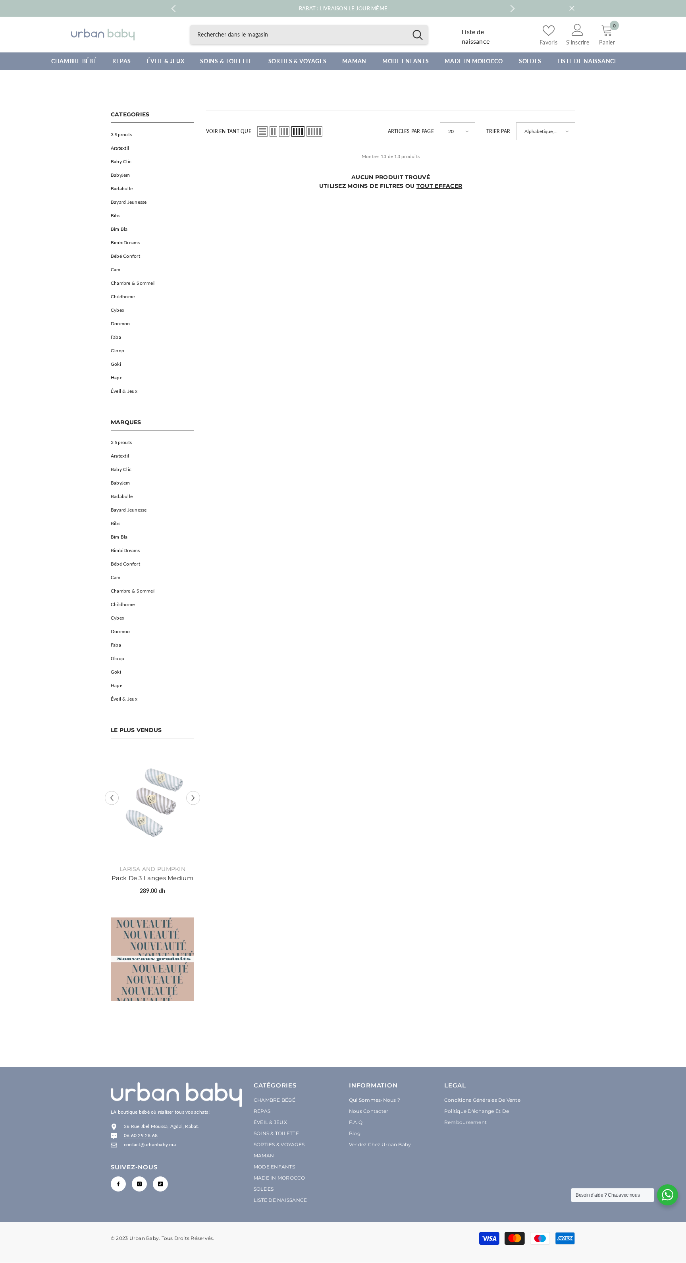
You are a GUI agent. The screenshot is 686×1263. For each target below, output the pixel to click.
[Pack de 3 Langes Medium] (152, 804)
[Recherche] (309, 34)
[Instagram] (139, 1184)
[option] (152, 825)
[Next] (513, 8)
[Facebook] (118, 1184)
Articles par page (411, 131)
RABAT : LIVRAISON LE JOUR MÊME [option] (343, 8)
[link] (152, 959)
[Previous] (173, 8)
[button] (112, 798)
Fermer (571, 8)
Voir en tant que (228, 131)
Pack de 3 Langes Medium (152, 878)
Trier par (498, 131)
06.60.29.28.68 (141, 1135)
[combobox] (298, 34)
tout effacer (439, 185)
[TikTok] (160, 1184)
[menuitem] (152, 134)
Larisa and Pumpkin (152, 869)
